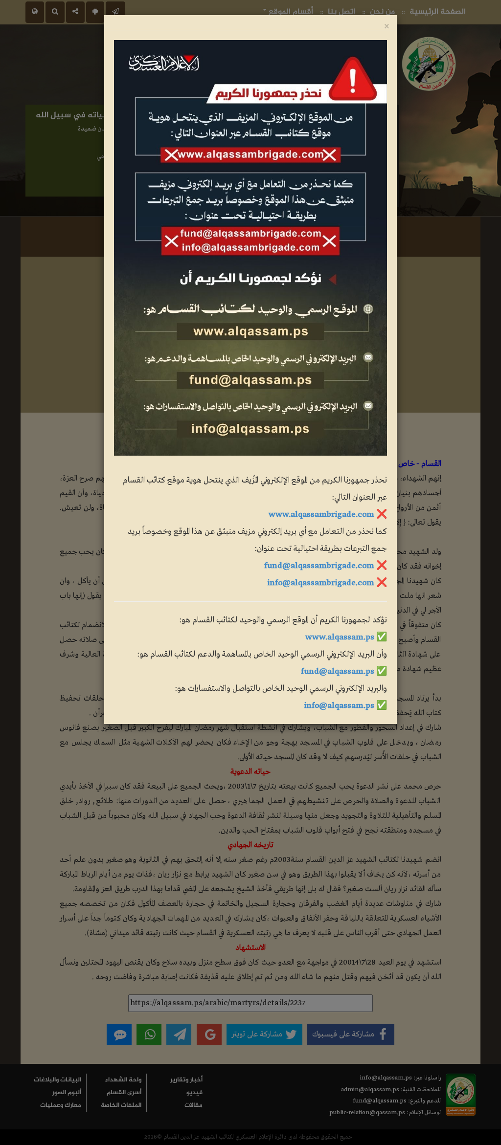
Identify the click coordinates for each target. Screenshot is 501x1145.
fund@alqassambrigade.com (319, 566)
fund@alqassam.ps (337, 671)
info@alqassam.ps (339, 706)
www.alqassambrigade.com (321, 514)
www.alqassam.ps (339, 637)
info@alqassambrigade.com (320, 583)
